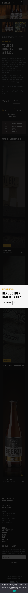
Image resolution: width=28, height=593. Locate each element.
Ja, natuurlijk (7, 302)
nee (15, 302)
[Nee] (26, 588)
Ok (14, 590)
